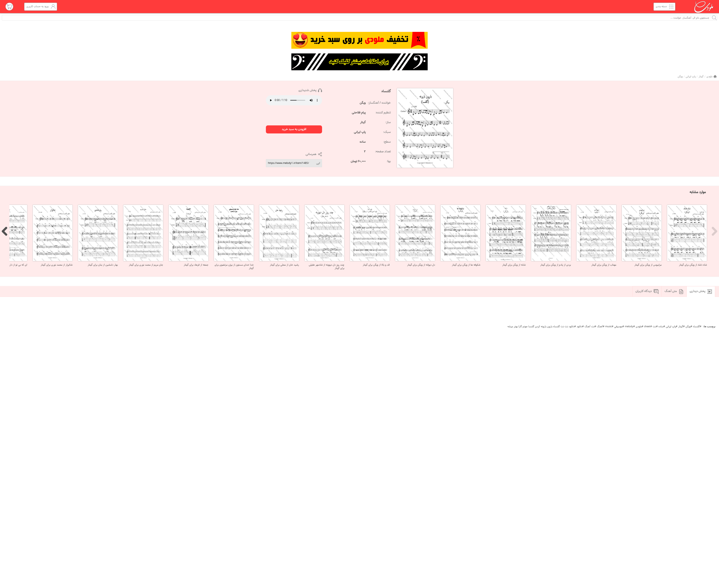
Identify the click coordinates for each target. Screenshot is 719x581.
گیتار (701, 77)
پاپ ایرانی (691, 77)
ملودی (709, 77)
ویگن (680, 77)
